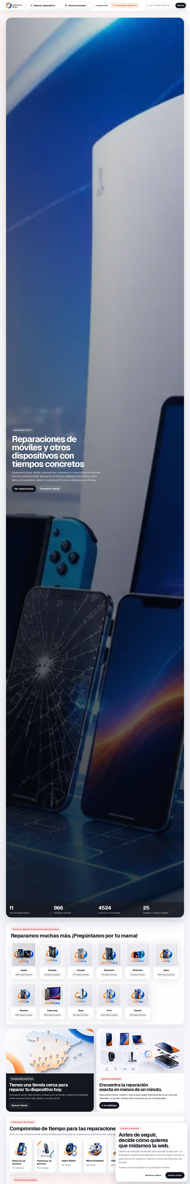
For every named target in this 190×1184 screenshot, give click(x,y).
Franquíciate (102, 5)
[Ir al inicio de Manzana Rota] (13, 5)
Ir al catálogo (109, 1105)
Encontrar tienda (49, 488)
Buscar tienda (20, 1105)
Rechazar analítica (153, 1175)
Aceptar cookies (175, 1175)
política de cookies (160, 1167)
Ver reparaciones (24, 488)
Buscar (180, 5)
